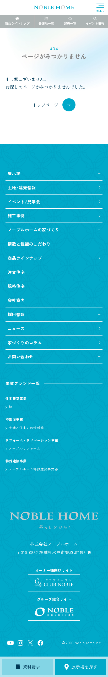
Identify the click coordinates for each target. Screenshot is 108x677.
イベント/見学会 (24, 201)
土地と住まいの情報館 (26, 427)
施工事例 (16, 215)
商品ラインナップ (25, 258)
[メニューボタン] (100, 8)
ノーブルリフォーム (24, 448)
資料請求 (31, 666)
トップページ (45, 105)
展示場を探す (85, 666)
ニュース (16, 328)
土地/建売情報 (22, 187)
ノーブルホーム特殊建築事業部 (33, 469)
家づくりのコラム (25, 342)
